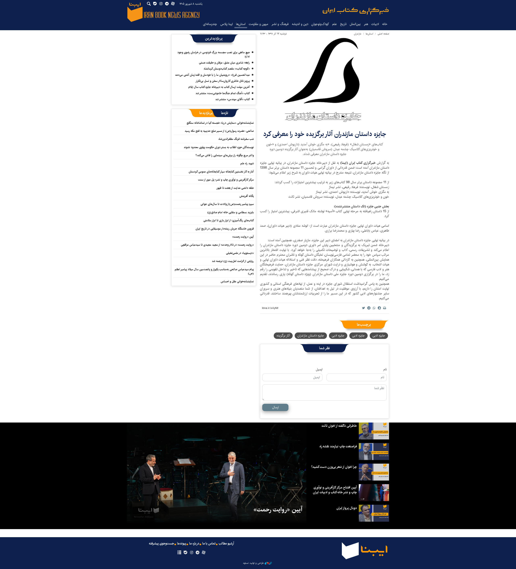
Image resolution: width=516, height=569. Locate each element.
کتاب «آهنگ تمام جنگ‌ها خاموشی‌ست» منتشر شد (223, 93)
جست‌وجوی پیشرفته (161, 543)
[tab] (224, 113)
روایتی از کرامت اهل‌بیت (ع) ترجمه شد (233, 261)
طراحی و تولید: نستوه (253, 563)
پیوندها (181, 543)
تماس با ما (208, 543)
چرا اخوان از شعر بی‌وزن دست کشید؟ (334, 467)
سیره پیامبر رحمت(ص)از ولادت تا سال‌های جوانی (227, 204)
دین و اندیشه (300, 24)
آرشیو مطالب (226, 543)
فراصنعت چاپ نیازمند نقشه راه (338, 446)
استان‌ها (241, 24)
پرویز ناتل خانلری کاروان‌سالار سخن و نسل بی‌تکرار (223, 81)
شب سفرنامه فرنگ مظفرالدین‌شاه (236, 139)
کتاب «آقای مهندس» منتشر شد (232, 99)
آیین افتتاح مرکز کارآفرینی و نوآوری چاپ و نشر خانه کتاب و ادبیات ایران (335, 490)
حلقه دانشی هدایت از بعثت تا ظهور (235, 188)
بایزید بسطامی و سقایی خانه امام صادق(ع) (230, 212)
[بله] (185, 553)
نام (385, 369)
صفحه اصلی (383, 34)
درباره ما (194, 543)
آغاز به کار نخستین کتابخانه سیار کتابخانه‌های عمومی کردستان (221, 171)
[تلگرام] (197, 553)
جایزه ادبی (378, 335)
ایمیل (319, 369)
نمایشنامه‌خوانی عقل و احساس (237, 281)
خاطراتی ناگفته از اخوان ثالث (339, 426)
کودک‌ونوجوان (320, 24)
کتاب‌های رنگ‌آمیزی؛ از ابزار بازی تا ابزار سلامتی (228, 220)
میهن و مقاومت (258, 24)
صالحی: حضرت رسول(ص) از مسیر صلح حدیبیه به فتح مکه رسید (219, 131)
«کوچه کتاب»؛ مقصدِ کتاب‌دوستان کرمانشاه (227, 68)
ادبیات (375, 24)
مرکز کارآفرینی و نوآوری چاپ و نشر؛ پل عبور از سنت (226, 180)
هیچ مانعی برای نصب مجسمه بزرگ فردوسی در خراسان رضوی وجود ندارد (213, 54)
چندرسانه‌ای (210, 24)
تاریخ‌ (343, 24)
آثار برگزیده (283, 335)
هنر (366, 24)
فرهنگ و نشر (280, 24)
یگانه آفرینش (246, 196)
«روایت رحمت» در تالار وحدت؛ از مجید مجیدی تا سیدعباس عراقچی (217, 245)
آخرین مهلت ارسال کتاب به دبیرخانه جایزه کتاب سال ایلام (219, 87)
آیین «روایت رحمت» (243, 237)
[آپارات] (203, 553)
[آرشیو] (179, 553)
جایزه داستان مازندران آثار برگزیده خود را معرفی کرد (324, 134)
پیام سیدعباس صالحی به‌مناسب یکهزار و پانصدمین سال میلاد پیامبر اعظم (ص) (214, 271)
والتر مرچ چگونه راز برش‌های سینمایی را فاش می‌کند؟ (225, 155)
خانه (384, 24)
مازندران (357, 34)
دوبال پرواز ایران (346, 508)
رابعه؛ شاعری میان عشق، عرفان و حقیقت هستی (224, 62)
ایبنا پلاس (226, 24)
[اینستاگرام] (191, 553)
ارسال (275, 407)
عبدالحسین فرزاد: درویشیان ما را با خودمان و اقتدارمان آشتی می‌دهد (212, 75)
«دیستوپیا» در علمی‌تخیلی (240, 253)
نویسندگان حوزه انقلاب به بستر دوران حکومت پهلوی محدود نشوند (219, 147)
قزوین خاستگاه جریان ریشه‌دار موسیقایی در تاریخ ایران (225, 228)
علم (334, 24)
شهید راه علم (247, 163)
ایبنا (355, 11)
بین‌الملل (355, 24)
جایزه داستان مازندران (311, 335)
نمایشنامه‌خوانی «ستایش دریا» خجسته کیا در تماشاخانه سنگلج (220, 123)
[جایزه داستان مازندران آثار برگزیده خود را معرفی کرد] (324, 80)
